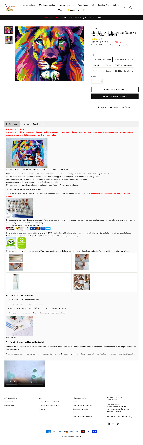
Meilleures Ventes (47, 5)
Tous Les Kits (103, 5)
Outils (60, 9)
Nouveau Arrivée (66, 5)
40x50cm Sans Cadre (102, 59)
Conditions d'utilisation (80, 413)
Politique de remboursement (82, 416)
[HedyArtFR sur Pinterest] (118, 424)
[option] (71, 17)
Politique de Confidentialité (82, 405)
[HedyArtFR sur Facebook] (113, 424)
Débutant (117, 5)
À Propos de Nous (10, 398)
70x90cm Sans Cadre (102, 71)
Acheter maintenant (115, 96)
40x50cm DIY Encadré (124, 59)
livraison (76, 402)
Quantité (96, 76)
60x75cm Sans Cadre (123, 65)
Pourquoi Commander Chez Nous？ (51, 402)
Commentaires (9, 405)
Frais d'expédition (97, 45)
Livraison (25, 124)
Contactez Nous (9, 402)
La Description (12, 124)
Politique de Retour (79, 398)
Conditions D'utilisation (80, 409)
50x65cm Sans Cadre (102, 65)
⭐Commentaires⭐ (76, 9)
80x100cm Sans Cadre (124, 71)
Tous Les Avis (38, 124)
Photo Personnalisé (86, 5)
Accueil (94, 29)
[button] (97, 39)
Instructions (42, 409)
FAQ (40, 398)
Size (93, 55)
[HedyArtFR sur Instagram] (108, 424)
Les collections (28, 5)
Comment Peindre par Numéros (50, 405)
